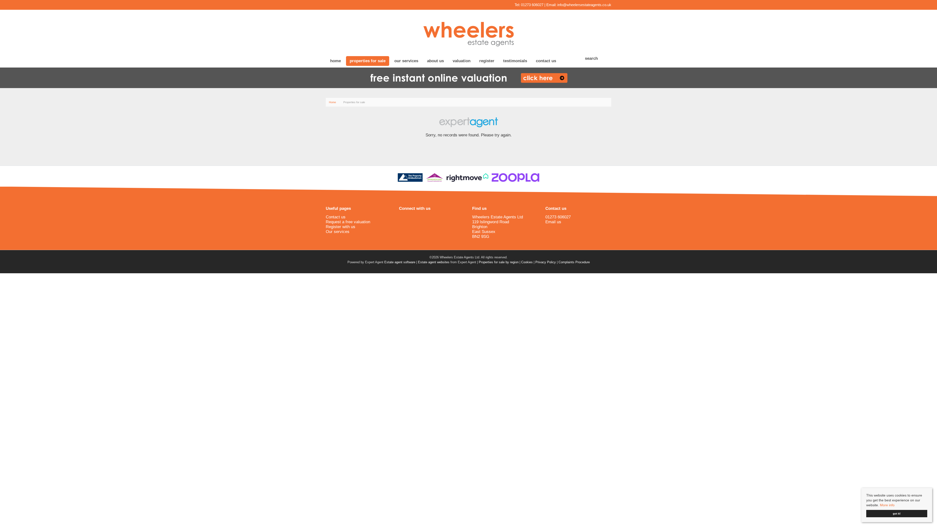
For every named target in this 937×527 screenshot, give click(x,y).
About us (435, 61)
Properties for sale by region (499, 262)
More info (887, 505)
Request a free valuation (348, 222)
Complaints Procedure (574, 262)
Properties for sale (368, 61)
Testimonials (515, 61)
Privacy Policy (545, 262)
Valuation (461, 61)
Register (486, 61)
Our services (406, 61)
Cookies (527, 262)
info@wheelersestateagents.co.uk (584, 5)
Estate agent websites (433, 262)
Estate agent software (399, 262)
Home (335, 61)
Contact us (546, 61)
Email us (553, 222)
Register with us (340, 226)
